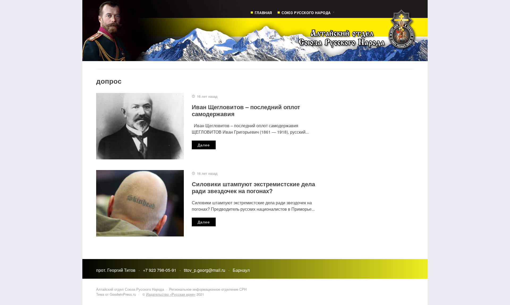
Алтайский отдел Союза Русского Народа (268, 34)
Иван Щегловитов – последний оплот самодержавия (246, 110)
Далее (204, 144)
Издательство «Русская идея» (171, 294)
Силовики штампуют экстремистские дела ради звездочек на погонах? (253, 187)
